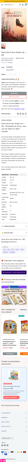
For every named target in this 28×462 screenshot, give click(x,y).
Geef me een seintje (14, 96)
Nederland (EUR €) (6, 438)
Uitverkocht (14, 93)
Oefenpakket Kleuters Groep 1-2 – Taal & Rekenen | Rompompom (9, 343)
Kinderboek (5, 252)
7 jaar (4, 249)
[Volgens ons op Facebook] (2, 445)
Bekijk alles (23, 309)
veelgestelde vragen (19, 109)
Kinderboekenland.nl (9, 339)
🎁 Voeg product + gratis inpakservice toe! (14, 272)
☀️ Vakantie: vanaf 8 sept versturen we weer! (14, 1)
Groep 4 (17, 249)
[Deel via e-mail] (26, 114)
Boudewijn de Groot (7, 58)
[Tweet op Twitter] (23, 114)
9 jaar (12, 249)
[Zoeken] (20, 4)
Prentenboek (12, 252)
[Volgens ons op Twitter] (5, 445)
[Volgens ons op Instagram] (7, 445)
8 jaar (8, 249)
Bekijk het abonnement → (11, 397)
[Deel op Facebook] (18, 114)
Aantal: (3, 74)
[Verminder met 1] (7, 74)
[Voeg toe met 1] (15, 74)
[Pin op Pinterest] (20, 114)
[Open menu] (2, 4)
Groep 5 (22, 249)
